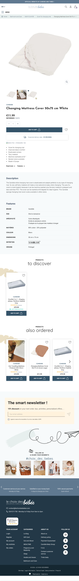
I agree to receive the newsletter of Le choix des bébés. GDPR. (26, 419)
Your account (12, 529)
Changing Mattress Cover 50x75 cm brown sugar (39, 367)
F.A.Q (42, 548)
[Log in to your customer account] (70, 6)
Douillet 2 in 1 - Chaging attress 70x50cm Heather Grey (16, 301)
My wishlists (10, 544)
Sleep (25, 554)
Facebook (65, 540)
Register (9, 537)
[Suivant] (69, 361)
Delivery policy (46, 537)
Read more (10, 166)
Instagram (65, 535)
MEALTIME (27, 544)
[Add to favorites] (66, 130)
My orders (9, 548)
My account (10, 541)
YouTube (65, 546)
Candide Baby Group (48, 544)
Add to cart (33, 129)
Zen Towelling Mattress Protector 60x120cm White (16, 368)
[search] (66, 6)
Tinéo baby (45, 557)
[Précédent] (9, 361)
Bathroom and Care (30, 561)
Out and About (28, 541)
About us (44, 534)
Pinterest (65, 552)
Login (8, 534)
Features (20, 166)
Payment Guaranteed (48, 541)
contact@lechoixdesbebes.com (19, 508)
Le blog (26, 534)
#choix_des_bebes (39, 458)
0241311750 (13, 511)
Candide (9, 105)
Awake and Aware (30, 557)
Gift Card (27, 537)
